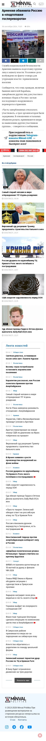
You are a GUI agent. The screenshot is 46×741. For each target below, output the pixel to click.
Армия (16, 415)
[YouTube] (29, 727)
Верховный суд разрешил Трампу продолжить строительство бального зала (22, 446)
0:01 (8, 415)
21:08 (9, 575)
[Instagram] (6, 727)
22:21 (9, 492)
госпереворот (18, 156)
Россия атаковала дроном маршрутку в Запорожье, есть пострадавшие (21, 526)
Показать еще (23, 680)
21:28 (9, 547)
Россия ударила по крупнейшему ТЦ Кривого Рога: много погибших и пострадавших (19, 263)
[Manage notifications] (40, 735)
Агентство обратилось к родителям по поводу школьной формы (22, 647)
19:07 (9, 666)
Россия (30, 156)
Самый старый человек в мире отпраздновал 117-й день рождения (21, 397)
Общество (18, 352)
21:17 (9, 561)
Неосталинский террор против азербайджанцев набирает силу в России (22, 540)
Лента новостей (17, 345)
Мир (5, 187)
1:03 (8, 363)
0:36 (8, 391)
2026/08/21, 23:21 (10, 233)
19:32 (9, 641)
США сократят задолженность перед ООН (22, 297)
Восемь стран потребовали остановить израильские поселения (19, 370)
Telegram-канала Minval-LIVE (23, 137)
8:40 (8, 352)
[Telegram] (14, 727)
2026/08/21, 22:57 (10, 270)
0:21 (8, 405)
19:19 (9, 655)
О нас (12, 720)
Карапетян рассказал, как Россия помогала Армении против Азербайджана (23, 383)
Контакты (22, 720)
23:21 (9, 440)
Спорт (16, 561)
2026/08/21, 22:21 (10, 335)
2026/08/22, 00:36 (11, 199)
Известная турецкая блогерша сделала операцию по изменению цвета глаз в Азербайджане (22, 620)
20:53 (9, 592)
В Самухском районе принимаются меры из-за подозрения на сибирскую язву (21, 634)
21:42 (9, 534)
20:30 (9, 602)
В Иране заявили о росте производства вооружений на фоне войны (21, 460)
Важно (6, 255)
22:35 (9, 481)
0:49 (8, 377)
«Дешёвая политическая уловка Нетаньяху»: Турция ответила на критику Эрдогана (22, 554)
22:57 (9, 468)
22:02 (9, 520)
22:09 (9, 506)
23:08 (9, 454)
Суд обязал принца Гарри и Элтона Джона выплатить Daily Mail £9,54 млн (23, 499)
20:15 (9, 613)
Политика (17, 363)
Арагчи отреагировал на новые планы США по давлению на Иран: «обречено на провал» (23, 433)
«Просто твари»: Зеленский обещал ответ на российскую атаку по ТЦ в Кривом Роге (20, 512)
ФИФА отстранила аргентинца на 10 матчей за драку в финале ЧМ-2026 (22, 567)
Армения (6, 156)
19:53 (9, 627)
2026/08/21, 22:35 (10, 301)
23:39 (9, 426)
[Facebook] (22, 727)
